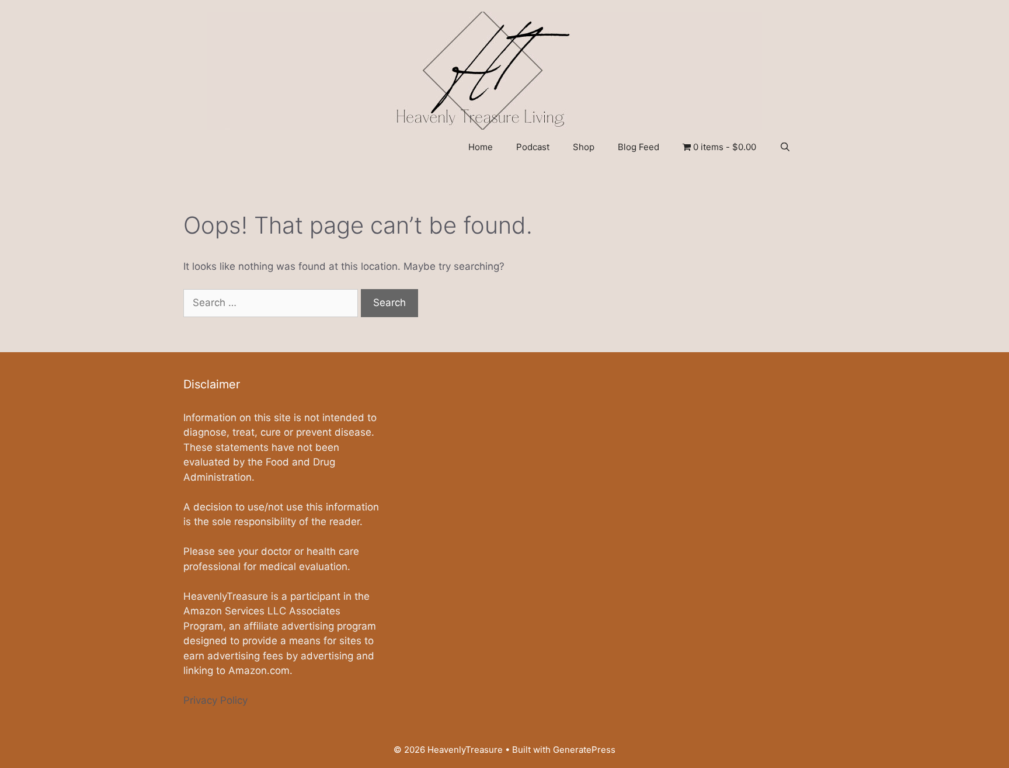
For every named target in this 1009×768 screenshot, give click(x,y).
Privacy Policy (215, 700)
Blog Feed (638, 146)
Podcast (532, 146)
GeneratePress (584, 749)
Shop (583, 146)
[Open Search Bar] (785, 147)
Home (480, 146)
